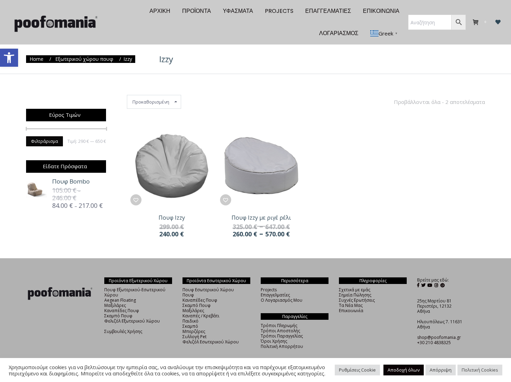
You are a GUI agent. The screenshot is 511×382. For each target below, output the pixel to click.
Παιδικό (190, 321)
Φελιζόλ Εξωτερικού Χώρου (132, 321)
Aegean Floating (120, 300)
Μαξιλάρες (115, 305)
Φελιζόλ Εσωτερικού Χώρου (210, 342)
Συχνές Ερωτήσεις (357, 300)
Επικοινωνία (351, 311)
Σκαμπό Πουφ (118, 316)
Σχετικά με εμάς (354, 290)
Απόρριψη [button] (441, 370)
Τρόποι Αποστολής (280, 331)
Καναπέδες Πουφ (121, 311)
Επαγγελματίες (275, 295)
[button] (9, 58)
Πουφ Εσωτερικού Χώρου (208, 290)
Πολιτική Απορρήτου (282, 346)
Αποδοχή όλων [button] (404, 370)
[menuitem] (159, 11)
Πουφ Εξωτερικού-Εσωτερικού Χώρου (134, 292)
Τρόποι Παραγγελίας (282, 336)
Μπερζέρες (193, 331)
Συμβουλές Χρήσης (123, 331)
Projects (269, 290)
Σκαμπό (190, 326)
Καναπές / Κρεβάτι (200, 316)
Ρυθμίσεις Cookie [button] (357, 370)
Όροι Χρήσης (274, 341)
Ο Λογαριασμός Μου (281, 300)
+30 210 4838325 (434, 343)
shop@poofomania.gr (439, 337)
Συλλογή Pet (194, 337)
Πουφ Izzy (172, 217)
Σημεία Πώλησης (355, 295)
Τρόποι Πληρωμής (279, 325)
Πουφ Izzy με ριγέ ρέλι (261, 217)
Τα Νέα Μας (351, 305)
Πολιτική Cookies (480, 370)
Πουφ (188, 295)
